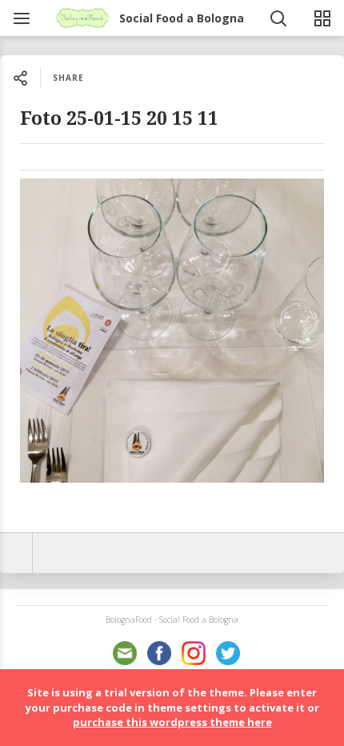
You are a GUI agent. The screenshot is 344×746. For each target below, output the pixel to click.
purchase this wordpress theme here (172, 722)
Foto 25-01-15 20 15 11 (119, 119)
